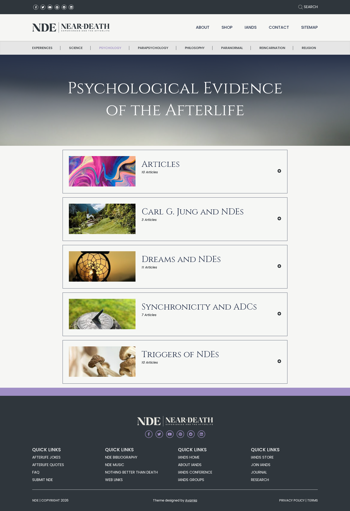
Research (260, 479)
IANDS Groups (191, 479)
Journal (259, 472)
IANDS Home (189, 457)
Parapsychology (153, 48)
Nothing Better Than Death (131, 472)
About (202, 27)
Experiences (42, 48)
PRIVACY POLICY (292, 500)
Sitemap (309, 27)
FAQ (35, 472)
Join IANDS (260, 464)
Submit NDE (42, 479)
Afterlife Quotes (48, 464)
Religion (309, 48)
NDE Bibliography (121, 457)
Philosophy (195, 48)
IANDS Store (262, 457)
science (76, 48)
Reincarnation (272, 48)
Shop (227, 27)
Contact (279, 27)
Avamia (191, 500)
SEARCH (310, 6)
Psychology (110, 48)
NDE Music (114, 464)
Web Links (114, 479)
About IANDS (190, 464)
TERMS (312, 500)
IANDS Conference (195, 472)
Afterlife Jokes (46, 457)
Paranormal (232, 48)
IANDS (251, 27)
